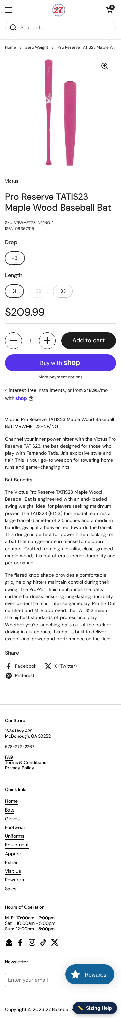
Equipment (17, 845)
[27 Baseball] (58, 10)
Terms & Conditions (25, 762)
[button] (109, 10)
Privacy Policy (19, 768)
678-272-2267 (19, 746)
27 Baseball (58, 1009)
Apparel (13, 854)
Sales (10, 888)
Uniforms (14, 836)
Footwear (15, 827)
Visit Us (13, 871)
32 (38, 291)
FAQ (9, 757)
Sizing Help (95, 1008)
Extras (11, 862)
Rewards (14, 880)
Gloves (12, 819)
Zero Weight (36, 47)
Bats (9, 810)
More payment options (60, 377)
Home (10, 47)
